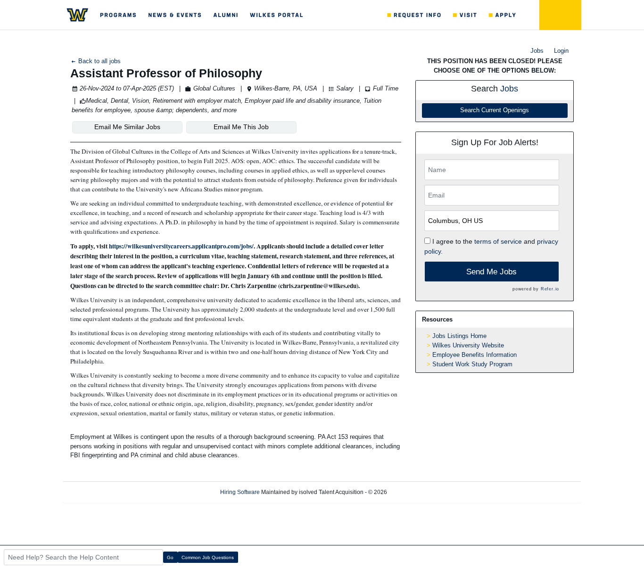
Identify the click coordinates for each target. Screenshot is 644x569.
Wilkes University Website (468, 345)
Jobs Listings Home (459, 335)
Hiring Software (240, 492)
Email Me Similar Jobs (127, 127)
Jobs (537, 50)
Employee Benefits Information (474, 354)
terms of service (498, 241)
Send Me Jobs (491, 271)
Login (561, 50)
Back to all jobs (98, 61)
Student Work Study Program (472, 364)
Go (170, 557)
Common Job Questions (208, 557)
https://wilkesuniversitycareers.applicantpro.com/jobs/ (181, 246)
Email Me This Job (241, 127)
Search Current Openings (494, 110)
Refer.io (550, 289)
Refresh (414, 492)
